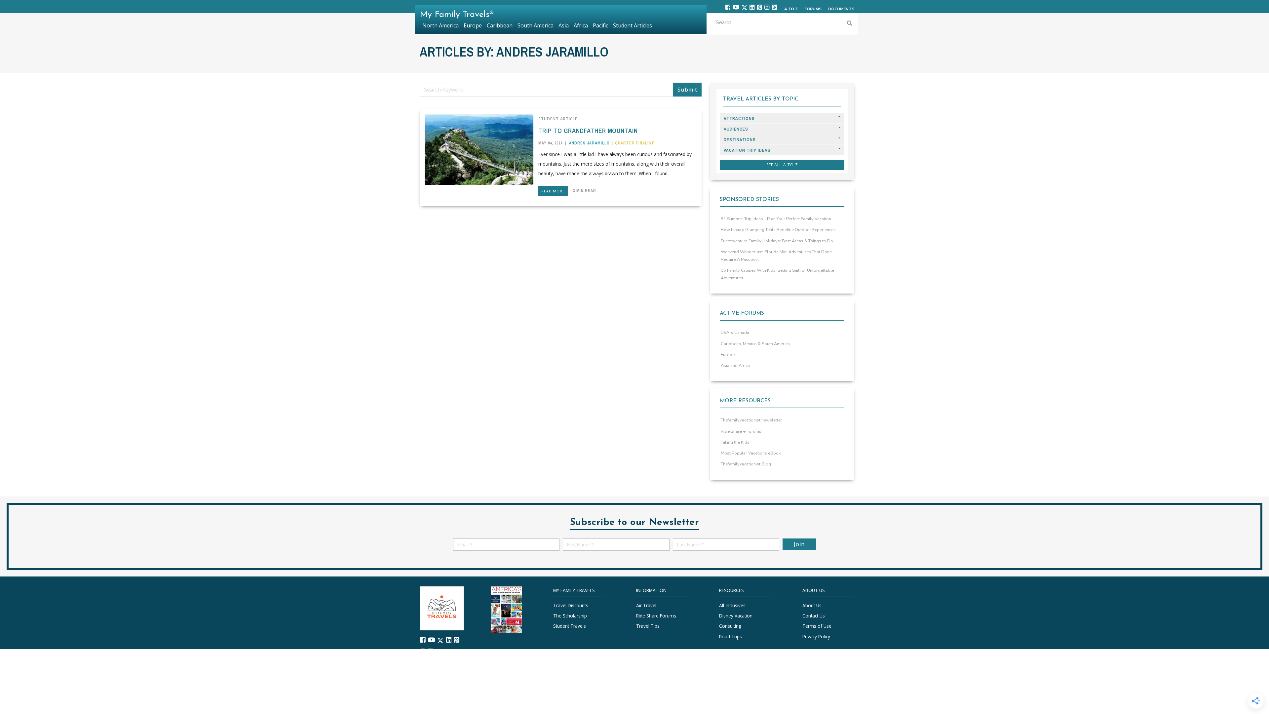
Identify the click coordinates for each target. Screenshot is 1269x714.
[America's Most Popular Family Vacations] (506, 609)
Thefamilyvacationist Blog (746, 464)
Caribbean (500, 25)
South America (536, 25)
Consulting (730, 626)
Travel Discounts (570, 605)
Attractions (739, 118)
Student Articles (632, 25)
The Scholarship (570, 616)
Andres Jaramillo (589, 143)
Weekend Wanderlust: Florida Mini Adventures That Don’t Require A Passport (776, 255)
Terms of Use (816, 626)
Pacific (600, 25)
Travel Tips (648, 626)
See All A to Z (782, 165)
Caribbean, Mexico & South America (755, 344)
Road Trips (730, 636)
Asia (563, 25)
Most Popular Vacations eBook (751, 453)
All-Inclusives (732, 605)
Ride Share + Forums (741, 431)
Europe (728, 355)
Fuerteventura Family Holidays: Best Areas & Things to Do (777, 241)
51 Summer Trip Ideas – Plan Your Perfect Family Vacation (776, 219)
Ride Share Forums (656, 616)
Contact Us (813, 616)
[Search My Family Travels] (849, 24)
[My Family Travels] (442, 608)
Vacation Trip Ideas (747, 150)
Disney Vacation (735, 616)
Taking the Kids (735, 442)
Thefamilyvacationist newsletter (751, 420)
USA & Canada (735, 333)
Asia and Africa (735, 366)
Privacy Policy (816, 636)
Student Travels (569, 626)
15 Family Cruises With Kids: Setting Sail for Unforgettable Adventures (777, 274)
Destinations (740, 139)
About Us (812, 605)
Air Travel (646, 605)
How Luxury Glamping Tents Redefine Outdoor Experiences (778, 230)
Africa (581, 25)
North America (440, 25)
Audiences (736, 129)
